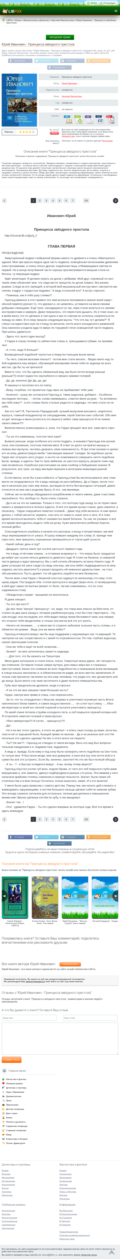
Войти (94, 3)
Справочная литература (16, 1126)
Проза (8, 1100)
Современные (8, 1225)
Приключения (12, 1105)
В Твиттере (45, 61)
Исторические (8, 1181)
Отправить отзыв (11, 1059)
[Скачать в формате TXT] (89, 123)
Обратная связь (67, 1239)
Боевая (62, 1170)
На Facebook (19, 61)
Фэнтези (63, 1195)
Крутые (5, 1188)
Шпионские (7, 1195)
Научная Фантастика (72, 96)
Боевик (5, 1170)
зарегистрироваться (35, 981)
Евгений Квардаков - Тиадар (105, 921)
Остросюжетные (9, 1221)
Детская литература (15, 1109)
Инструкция (107, 141)
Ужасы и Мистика (67, 1191)
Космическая (65, 1181)
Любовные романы (14, 1083)
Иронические (8, 1177)
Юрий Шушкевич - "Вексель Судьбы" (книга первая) (75, 922)
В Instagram (71, 61)
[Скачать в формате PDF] (110, 123)
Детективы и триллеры (16, 1088)
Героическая (65, 1174)
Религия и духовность (16, 1122)
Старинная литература (16, 1130)
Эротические (8, 1228)
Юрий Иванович (69, 83)
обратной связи (89, 1255)
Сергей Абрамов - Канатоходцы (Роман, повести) (15, 923)
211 (86, 200)
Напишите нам (68, 136)
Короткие (6, 1214)
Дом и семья (11, 1113)
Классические (8, 1184)
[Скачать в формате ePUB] (78, 123)
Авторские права (60, 37)
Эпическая (64, 1199)
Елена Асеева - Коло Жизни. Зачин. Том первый (45, 922)
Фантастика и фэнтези (16, 1079)
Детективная (65, 1177)
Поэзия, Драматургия (15, 1143)
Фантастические (9, 1218)
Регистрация (109, 3)
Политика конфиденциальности (74, 1235)
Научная (63, 1184)
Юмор (8, 1135)
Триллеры (6, 1191)
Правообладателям (68, 1232)
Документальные (13, 1096)
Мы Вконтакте (59, 68)
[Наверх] (112, 1253)
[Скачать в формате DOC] (99, 123)
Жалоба (54, 133)
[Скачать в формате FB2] (68, 123)
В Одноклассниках (100, 61)
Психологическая (67, 1188)
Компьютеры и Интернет (17, 1139)
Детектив (6, 1174)
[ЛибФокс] (12, 11)
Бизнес (9, 1118)
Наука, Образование (15, 1092)
